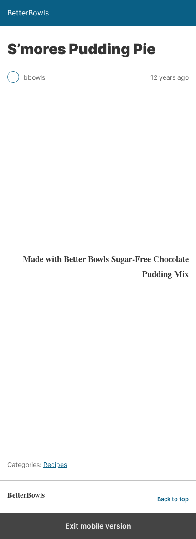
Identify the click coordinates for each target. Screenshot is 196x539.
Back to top (173, 499)
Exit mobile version (98, 525)
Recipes (55, 464)
